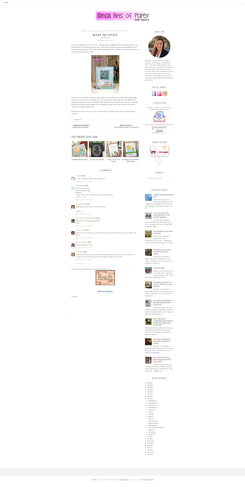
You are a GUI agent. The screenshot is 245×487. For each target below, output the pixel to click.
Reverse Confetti (119, 30)
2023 (148, 390)
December (152, 401)
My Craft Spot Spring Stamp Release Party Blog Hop (162, 303)
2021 (148, 394)
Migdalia (81, 185)
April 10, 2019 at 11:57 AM (84, 200)
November (152, 403)
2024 (148, 387)
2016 (148, 441)
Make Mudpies (152, 425)
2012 (148, 450)
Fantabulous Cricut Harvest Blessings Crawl (162, 341)
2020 (148, 396)
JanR (79, 176)
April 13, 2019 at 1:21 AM (84, 248)
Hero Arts (87, 30)
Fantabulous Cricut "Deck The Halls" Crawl (162, 252)
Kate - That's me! (159, 160)
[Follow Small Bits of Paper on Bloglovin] (105, 292)
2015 (148, 443)
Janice (159, 158)
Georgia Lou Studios (134, 480)
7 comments (77, 119)
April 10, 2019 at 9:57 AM (84, 181)
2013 (148, 448)
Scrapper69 (82, 204)
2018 (148, 436)
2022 (148, 392)
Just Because (158, 268)
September (152, 407)
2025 (148, 385)
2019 (148, 398)
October (151, 405)
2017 (148, 439)
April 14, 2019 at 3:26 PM (84, 259)
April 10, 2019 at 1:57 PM (84, 214)
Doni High (81, 230)
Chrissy (159, 165)
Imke (159, 163)
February (151, 432)
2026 (148, 383)
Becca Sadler (82, 242)
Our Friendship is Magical (156, 427)
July (150, 412)
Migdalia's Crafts (81, 197)
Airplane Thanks (153, 423)
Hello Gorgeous (153, 421)
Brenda (80, 252)
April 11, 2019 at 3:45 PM (84, 226)
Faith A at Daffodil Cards (87, 218)
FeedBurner (163, 133)
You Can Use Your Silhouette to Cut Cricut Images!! (161, 215)
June (150, 414)
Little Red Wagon (101, 30)
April (150, 419)
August (151, 410)
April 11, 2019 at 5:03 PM (84, 238)
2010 (148, 454)
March (151, 430)
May (150, 416)
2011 (148, 452)
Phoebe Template (114, 480)
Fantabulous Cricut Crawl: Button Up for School (162, 284)
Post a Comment (79, 264)
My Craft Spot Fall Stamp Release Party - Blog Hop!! (162, 359)
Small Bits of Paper (102, 480)
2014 (148, 445)
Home (6, 2)
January (151, 434)
